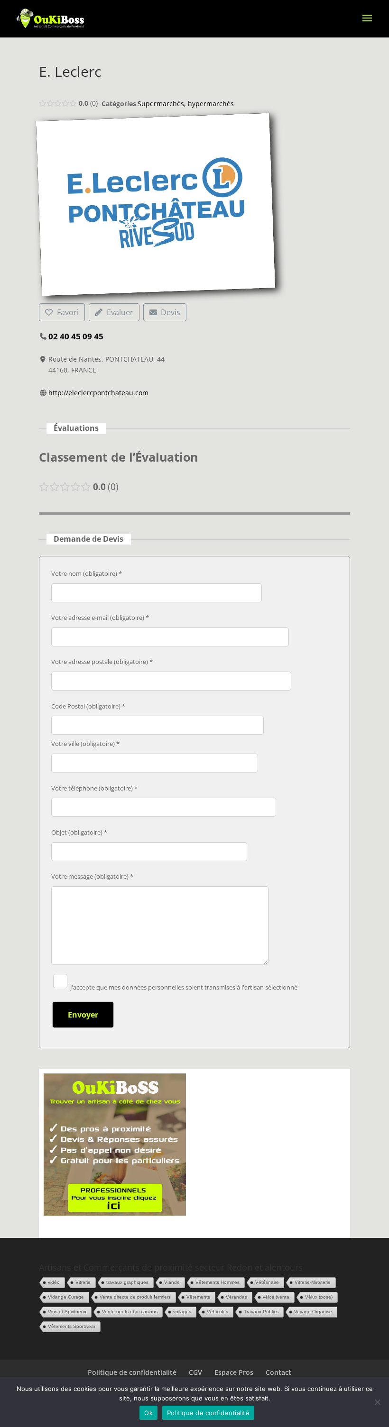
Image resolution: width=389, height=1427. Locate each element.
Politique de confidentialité (132, 1372)
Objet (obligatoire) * (79, 832)
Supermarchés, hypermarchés (186, 103)
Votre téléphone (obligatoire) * (94, 788)
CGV (195, 1372)
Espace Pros (233, 1372)
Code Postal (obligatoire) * (88, 706)
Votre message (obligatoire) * (92, 876)
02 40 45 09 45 (75, 336)
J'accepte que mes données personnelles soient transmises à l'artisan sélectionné (183, 987)
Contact (278, 1372)
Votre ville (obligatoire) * (85, 743)
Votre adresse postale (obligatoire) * (102, 661)
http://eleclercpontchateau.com (98, 392)
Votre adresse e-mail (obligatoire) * (100, 617)
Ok (148, 1413)
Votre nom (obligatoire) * (86, 573)
